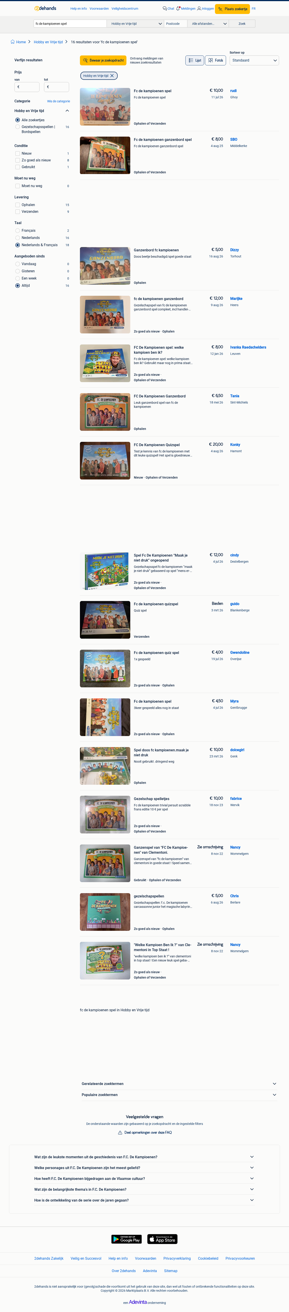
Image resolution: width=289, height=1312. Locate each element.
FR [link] (254, 8)
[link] (50, 9)
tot (46, 79)
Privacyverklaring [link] (177, 1258)
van (17, 79)
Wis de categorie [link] (58, 101)
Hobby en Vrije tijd (95, 76)
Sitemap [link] (170, 1271)
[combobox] (70, 24)
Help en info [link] (78, 8)
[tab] (194, 60)
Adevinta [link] (150, 1271)
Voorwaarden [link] (99, 8)
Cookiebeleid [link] (208, 1258)
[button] (185, 8)
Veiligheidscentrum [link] (125, 8)
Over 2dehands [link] (124, 1271)
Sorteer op (237, 52)
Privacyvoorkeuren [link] (240, 1258)
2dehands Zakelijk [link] (48, 1258)
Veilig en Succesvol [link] (86, 1258)
